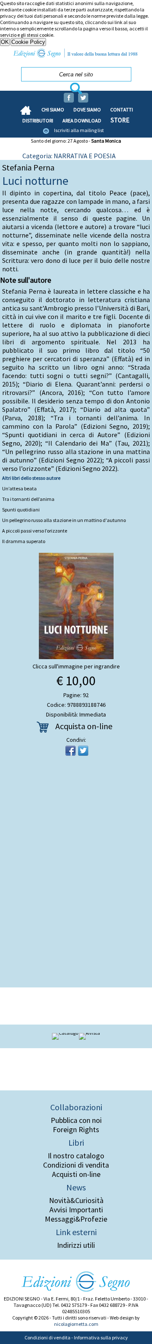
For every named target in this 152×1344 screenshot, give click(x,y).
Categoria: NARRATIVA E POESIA (69, 155)
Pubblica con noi (76, 1120)
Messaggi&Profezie (76, 1219)
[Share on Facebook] (70, 751)
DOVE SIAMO (87, 109)
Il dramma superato (23, 541)
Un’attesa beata (19, 488)
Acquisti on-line (76, 1174)
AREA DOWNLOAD (81, 120)
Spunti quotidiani (21, 509)
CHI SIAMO (52, 109)
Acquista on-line (83, 726)
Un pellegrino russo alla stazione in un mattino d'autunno (64, 520)
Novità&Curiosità (76, 1200)
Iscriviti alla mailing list (79, 130)
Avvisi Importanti (76, 1209)
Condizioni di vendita (76, 1165)
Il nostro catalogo (76, 1155)
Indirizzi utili (76, 1245)
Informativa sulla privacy (101, 1337)
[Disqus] (76, 874)
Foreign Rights (76, 1129)
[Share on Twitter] (83, 751)
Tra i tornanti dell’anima (28, 499)
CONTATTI (121, 109)
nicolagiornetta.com (76, 1324)
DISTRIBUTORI (37, 120)
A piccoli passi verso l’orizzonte (34, 530)
